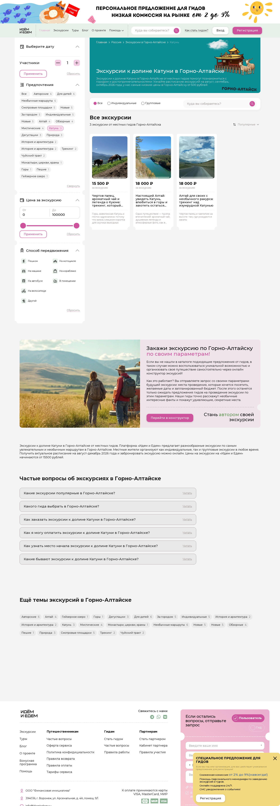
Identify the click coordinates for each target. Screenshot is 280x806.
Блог (85, 30)
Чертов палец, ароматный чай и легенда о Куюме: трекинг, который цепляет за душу (106, 200)
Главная (44, 30)
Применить (33, 74)
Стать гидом (113, 739)
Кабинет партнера (153, 745)
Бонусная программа (28, 762)
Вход (220, 30)
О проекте (99, 30)
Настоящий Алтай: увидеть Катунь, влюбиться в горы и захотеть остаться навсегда (151, 200)
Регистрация (247, 30)
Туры (75, 30)
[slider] (23, 225)
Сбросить (73, 73)
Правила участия (152, 752)
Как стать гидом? (196, 30)
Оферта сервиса (59, 745)
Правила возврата (61, 759)
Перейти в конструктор (170, 418)
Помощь (115, 30)
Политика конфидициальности (70, 752)
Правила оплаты (59, 765)
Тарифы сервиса (59, 772)
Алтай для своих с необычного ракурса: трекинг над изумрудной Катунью (196, 200)
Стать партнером (152, 739)
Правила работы (117, 752)
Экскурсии (61, 30)
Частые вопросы (59, 739)
